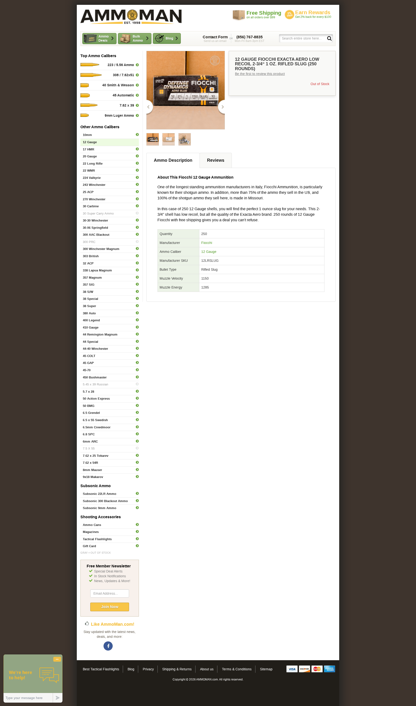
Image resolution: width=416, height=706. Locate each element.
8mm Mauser (92, 470)
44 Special (90, 341)
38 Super (89, 306)
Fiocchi (206, 243)
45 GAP (88, 363)
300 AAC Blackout (96, 234)
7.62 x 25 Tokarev (95, 455)
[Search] (329, 38)
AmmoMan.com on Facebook (108, 646)
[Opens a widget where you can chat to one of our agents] (33, 678)
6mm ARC (90, 441)
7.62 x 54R (90, 462)
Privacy (148, 669)
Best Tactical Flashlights (101, 669)
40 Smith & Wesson (118, 85)
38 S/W (88, 292)
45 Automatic (123, 95)
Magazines (91, 532)
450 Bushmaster (95, 377)
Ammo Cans (92, 525)
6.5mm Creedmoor (96, 427)
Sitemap (266, 669)
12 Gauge (208, 252)
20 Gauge (90, 156)
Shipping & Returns (177, 669)
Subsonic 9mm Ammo (99, 508)
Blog (169, 38)
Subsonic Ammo (95, 485)
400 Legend (91, 320)
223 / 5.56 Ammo (121, 65)
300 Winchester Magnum (101, 249)
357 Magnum (92, 277)
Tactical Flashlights (97, 539)
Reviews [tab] (215, 160)
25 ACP (88, 192)
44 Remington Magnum (100, 334)
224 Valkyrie (92, 178)
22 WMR (89, 170)
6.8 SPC (89, 434)
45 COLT (89, 356)
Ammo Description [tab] (173, 160)
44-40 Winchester (95, 348)
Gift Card (89, 546)
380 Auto (89, 313)
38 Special (90, 299)
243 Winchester (94, 185)
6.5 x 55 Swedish (95, 420)
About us (207, 669)
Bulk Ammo (138, 38)
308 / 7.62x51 (123, 75)
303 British (91, 256)
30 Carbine (91, 206)
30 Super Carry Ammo (98, 213)
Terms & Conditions (237, 669)
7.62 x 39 (127, 105)
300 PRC (89, 242)
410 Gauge (90, 327)
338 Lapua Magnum (97, 270)
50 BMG (88, 406)
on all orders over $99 (264, 14)
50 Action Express (96, 398)
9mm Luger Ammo (119, 115)
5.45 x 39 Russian (95, 384)
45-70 (87, 370)
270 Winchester (94, 199)
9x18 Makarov (93, 477)
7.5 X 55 (89, 448)
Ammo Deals (103, 38)
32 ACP (88, 263)
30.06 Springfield (95, 227)
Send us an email (215, 39)
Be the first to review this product (260, 74)
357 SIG (88, 284)
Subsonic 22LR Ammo (99, 494)
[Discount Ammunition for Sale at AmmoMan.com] (131, 17)
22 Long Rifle (93, 163)
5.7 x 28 (88, 391)
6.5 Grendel (91, 413)
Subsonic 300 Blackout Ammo (105, 501)
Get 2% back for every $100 (313, 14)
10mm (87, 135)
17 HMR (88, 149)
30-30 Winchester (95, 220)
